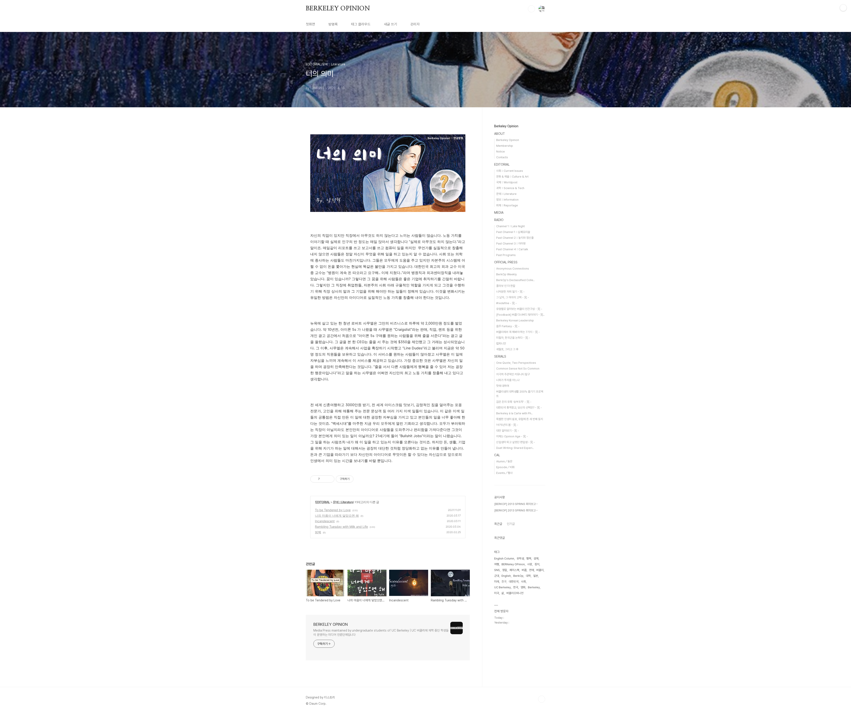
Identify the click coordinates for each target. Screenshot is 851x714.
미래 (496, 581)
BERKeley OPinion (513, 564)
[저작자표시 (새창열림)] (355, 479)
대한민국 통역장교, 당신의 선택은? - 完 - (519, 407)
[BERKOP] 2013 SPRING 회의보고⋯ (516, 504)
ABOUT (499, 133)
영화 (523, 587)
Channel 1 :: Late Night (510, 226)
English (506, 575)
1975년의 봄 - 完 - (507, 424)
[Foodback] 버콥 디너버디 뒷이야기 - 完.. (520, 314)
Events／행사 (504, 473)
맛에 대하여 (502, 385)
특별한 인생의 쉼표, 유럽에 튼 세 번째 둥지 (519, 419)
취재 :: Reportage (507, 205)
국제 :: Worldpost (506, 182)
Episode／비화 (505, 467)
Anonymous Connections (512, 268)
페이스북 (514, 570)
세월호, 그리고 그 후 (507, 349)
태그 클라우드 (361, 24)
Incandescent (325, 521)
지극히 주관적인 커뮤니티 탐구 (513, 374)
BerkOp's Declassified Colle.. (515, 280)
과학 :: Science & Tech (510, 188)
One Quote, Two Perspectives (516, 362)
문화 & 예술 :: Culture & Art (512, 176)
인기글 (511, 524)
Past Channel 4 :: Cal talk (512, 249)
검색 (531, 9)
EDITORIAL (322, 502)
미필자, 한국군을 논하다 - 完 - (513, 337)
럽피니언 (501, 343)
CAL (497, 455)
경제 (536, 558)
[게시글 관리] (329, 479)
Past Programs (506, 255)
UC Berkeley (502, 587)
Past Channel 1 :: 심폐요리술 (513, 232)
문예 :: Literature (343, 502)
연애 (531, 570)
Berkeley (534, 587)
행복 (528, 558)
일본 (535, 575)
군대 (496, 575)
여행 (496, 564)
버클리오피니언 (514, 593)
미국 (496, 593)
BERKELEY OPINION (338, 9)
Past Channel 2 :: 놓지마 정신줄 (515, 237)
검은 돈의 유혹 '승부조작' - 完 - (513, 401)
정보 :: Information (507, 199)
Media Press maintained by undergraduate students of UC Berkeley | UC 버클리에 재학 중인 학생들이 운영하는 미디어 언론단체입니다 (381, 632)
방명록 (333, 24)
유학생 (520, 558)
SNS (497, 570)
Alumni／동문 (504, 461)
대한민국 (514, 581)
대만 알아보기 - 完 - (507, 430)
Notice (500, 151)
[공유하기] (324, 479)
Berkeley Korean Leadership (515, 320)
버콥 (524, 570)
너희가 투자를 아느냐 (507, 380)
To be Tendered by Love (333, 510)
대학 (528, 575)
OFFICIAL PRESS (505, 262)
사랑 (529, 564)
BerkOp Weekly (506, 274)
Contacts (502, 157)
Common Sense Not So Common (517, 368)
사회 (523, 581)
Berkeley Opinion (506, 126)
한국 (515, 587)
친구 (504, 581)
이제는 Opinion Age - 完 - (512, 436)
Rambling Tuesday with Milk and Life (341, 526)
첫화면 (310, 24)
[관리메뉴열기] (843, 7)
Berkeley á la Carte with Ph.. (514, 413)
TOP (541, 699)
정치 (537, 564)
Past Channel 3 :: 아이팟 (511, 243)
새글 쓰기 (390, 24)
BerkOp (518, 575)
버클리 (540, 570)
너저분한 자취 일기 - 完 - (510, 291)
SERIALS (500, 356)
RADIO (499, 220)
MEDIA (499, 212)
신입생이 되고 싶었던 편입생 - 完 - (515, 442)
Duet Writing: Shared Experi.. (515, 448)
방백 (318, 532)
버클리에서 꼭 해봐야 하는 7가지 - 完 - (518, 332)
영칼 (504, 570)
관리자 (415, 24)
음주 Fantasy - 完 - (507, 326)
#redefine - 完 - (506, 303)
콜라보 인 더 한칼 (505, 286)
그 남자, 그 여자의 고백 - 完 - (512, 297)
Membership (504, 145)
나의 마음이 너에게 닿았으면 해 (337, 515)
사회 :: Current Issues (509, 170)
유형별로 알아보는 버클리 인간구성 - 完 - (519, 309)
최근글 (498, 524)
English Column (504, 558)
